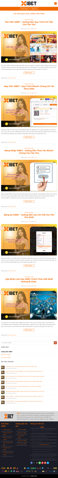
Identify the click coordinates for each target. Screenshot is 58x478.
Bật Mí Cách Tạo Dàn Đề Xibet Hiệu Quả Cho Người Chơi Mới (24, 381)
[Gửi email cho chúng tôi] (37, 463)
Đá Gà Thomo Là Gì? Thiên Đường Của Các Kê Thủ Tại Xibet (23, 386)
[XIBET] (29, 3)
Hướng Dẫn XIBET (29, 19)
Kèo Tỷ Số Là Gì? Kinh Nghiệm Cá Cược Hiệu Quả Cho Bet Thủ (24, 371)
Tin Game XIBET (6, 357)
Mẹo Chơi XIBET (6, 354)
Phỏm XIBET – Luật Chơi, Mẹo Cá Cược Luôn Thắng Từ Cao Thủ (24, 396)
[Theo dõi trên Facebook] (31, 463)
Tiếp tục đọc (29, 72)
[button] (55, 3)
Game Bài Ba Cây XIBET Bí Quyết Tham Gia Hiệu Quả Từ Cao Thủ (25, 391)
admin (35, 28)
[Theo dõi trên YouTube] (45, 463)
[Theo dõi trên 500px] (48, 463)
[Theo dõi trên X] (34, 463)
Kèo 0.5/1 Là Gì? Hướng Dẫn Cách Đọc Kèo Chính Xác (21, 366)
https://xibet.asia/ (44, 444)
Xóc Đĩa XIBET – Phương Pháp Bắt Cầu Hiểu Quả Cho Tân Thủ (24, 401)
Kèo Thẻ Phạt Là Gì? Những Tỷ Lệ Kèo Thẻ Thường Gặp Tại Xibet (25, 376)
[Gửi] (55, 342)
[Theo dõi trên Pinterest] (42, 463)
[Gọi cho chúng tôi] (39, 463)
